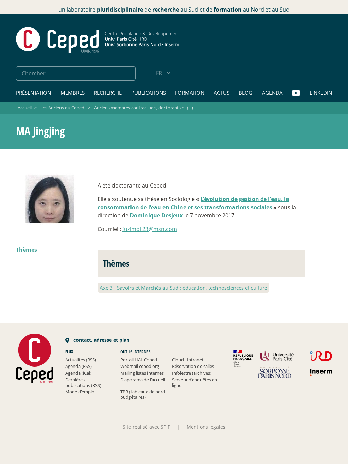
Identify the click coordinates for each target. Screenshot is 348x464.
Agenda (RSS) (78, 366)
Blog (246, 92)
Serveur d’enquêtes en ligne (194, 382)
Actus (221, 92)
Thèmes (26, 249)
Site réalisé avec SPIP (146, 427)
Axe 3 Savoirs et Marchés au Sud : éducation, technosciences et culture (183, 287)
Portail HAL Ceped (138, 360)
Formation (189, 92)
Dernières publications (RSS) (83, 382)
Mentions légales (206, 427)
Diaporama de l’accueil (142, 380)
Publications (148, 92)
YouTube (296, 93)
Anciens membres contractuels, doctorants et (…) (143, 108)
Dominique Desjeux (156, 215)
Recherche (108, 92)
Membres (72, 92)
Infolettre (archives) (191, 373)
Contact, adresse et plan (100, 340)
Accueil (25, 108)
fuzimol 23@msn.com (149, 229)
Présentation (33, 92)
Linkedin (321, 92)
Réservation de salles (193, 366)
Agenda (272, 92)
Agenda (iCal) (78, 373)
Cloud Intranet (188, 360)
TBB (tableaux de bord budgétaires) (142, 394)
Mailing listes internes (142, 373)
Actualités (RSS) (80, 360)
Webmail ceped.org (139, 366)
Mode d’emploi (80, 392)
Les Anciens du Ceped (62, 108)
